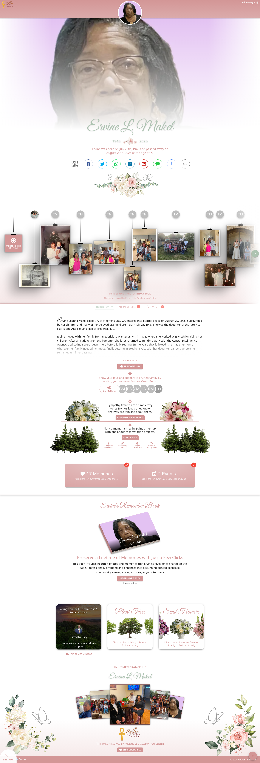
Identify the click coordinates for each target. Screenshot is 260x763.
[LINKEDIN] (130, 163)
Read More (130, 360)
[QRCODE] (74, 163)
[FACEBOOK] (88, 163)
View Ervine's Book (130, 578)
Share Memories (131, 750)
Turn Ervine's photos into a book (130, 294)
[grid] (130, 256)
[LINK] (185, 163)
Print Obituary (131, 366)
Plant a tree (130, 437)
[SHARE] (171, 163)
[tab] (104, 307)
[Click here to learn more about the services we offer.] (130, 734)
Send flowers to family (130, 417)
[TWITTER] (102, 163)
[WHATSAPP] (116, 163)
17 (126, 465)
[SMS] (157, 163)
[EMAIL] (143, 163)
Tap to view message (81, 654)
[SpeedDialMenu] (253, 756)
